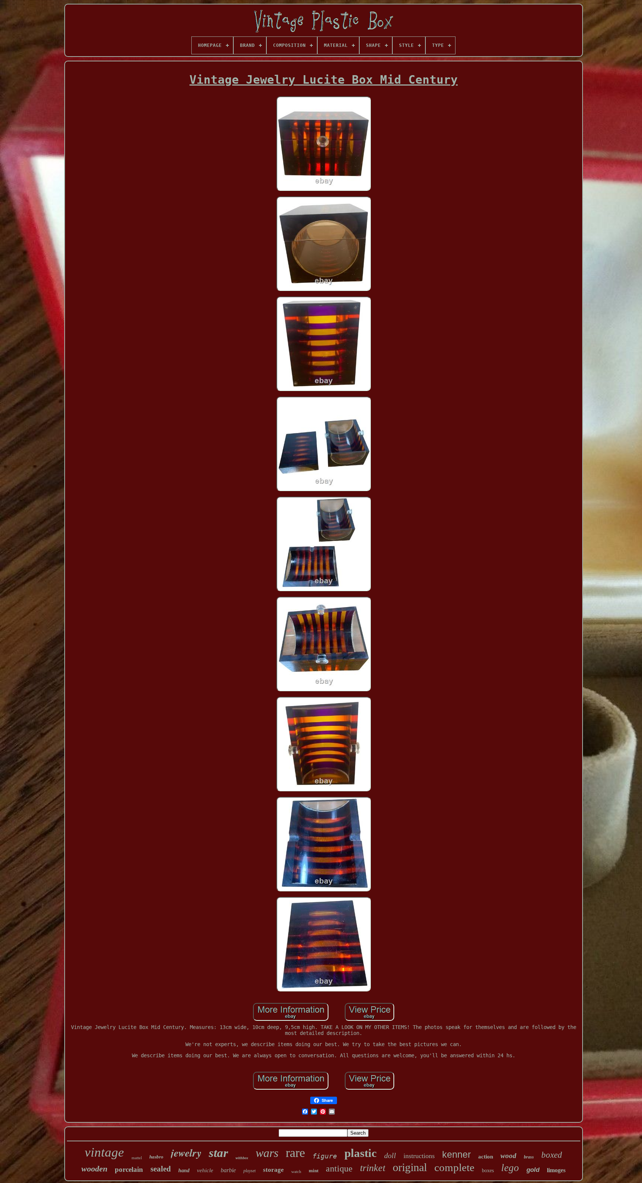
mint (313, 1170)
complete (454, 1167)
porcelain (129, 1169)
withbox (242, 1158)
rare (295, 1153)
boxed (551, 1155)
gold (532, 1169)
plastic (360, 1153)
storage (273, 1169)
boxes (488, 1170)
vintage (104, 1152)
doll (390, 1155)
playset (249, 1170)
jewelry (186, 1152)
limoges (556, 1170)
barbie (228, 1170)
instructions (419, 1156)
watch (296, 1171)
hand (183, 1170)
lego (510, 1167)
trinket (372, 1168)
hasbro (156, 1157)
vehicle (205, 1170)
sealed (160, 1168)
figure (324, 1156)
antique (339, 1168)
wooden (94, 1168)
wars (267, 1153)
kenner (456, 1154)
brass (529, 1157)
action (485, 1157)
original (410, 1167)
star (218, 1153)
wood (508, 1156)
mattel (137, 1157)
